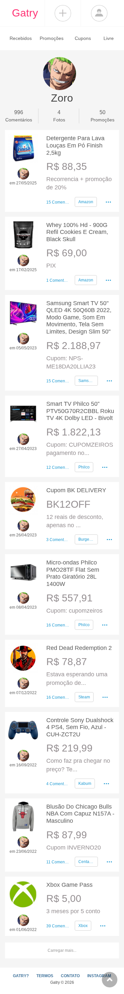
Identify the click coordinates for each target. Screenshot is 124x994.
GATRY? (21, 976)
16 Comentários (57, 625)
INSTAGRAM (99, 976)
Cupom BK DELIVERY (76, 490)
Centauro (86, 861)
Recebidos (21, 38)
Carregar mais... (62, 950)
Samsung (87, 380)
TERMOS (44, 976)
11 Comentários (57, 862)
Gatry (25, 13)
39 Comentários (57, 926)
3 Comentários (57, 539)
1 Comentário (57, 280)
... (108, 200)
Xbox (83, 925)
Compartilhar (63, 13)
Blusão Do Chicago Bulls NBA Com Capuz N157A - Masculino (80, 813)
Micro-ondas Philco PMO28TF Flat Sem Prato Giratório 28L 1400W (72, 573)
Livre (108, 38)
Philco (84, 467)
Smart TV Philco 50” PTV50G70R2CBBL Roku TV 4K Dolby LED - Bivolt (80, 411)
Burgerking (88, 539)
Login (99, 13)
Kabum (84, 783)
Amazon (85, 202)
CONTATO (70, 976)
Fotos (59, 116)
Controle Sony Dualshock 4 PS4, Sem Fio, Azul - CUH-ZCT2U (79, 727)
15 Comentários (57, 202)
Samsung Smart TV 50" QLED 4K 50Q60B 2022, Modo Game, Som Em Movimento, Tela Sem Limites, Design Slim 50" (78, 317)
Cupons (83, 38)
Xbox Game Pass (69, 885)
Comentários (18, 116)
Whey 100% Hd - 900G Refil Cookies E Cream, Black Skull (77, 232)
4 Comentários (57, 784)
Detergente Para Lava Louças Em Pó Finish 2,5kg (75, 145)
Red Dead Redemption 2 (79, 648)
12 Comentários (57, 467)
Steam (84, 697)
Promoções (51, 38)
